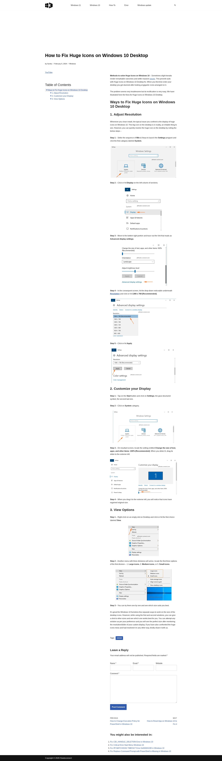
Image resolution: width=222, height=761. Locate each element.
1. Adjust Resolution (60, 93)
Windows (72, 64)
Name (113, 663)
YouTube (48, 72)
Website (159, 663)
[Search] (175, 5)
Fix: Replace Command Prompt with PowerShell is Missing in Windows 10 (140, 751)
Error (126, 5)
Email (136, 663)
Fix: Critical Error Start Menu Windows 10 (127, 745)
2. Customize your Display (62, 96)
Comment (114, 673)
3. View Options (58, 99)
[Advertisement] (96, 34)
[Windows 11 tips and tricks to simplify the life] (49, 5)
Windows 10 (95, 5)
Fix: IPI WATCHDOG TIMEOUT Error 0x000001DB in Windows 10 (137, 748)
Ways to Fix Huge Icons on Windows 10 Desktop (68, 90)
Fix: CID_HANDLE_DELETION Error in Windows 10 (131, 742)
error (119, 638)
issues (152, 79)
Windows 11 (76, 5)
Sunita (49, 64)
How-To (112, 5)
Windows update (144, 5)
